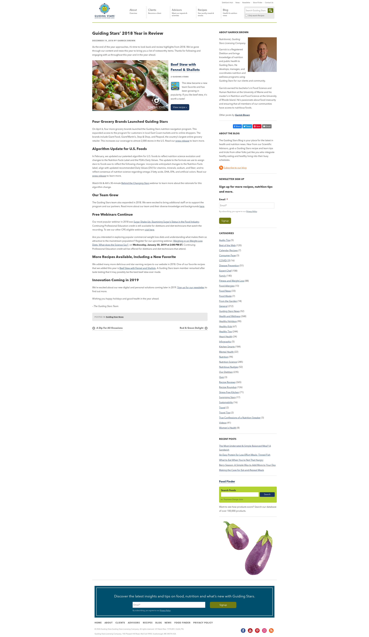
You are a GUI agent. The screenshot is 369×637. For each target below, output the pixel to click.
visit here (149, 229)
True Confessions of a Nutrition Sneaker (240, 417)
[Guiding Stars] (105, 17)
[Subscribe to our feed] (271, 632)
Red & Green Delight (191, 327)
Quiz (221, 377)
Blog (230, 12)
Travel (222, 407)
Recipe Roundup (228, 387)
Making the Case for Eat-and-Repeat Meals (241, 470)
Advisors (179, 12)
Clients (154, 11)
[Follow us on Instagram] (264, 632)
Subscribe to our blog (235, 167)
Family (222, 275)
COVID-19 (224, 260)
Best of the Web (227, 245)
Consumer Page (227, 255)
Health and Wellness (229, 316)
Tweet (248, 126)
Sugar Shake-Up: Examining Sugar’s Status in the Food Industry (166, 221)
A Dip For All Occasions (109, 327)
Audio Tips (224, 240)
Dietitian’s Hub (227, 3)
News (238, 3)
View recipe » (180, 107)
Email (268, 126)
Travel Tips (224, 412)
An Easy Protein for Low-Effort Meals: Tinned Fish (244, 454)
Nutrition (223, 356)
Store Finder (257, 3)
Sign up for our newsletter (190, 287)
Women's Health (227, 427)
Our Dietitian (226, 372)
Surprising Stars (227, 397)
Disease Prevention (229, 265)
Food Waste (225, 296)
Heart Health (225, 336)
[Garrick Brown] (262, 71)
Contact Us (269, 3)
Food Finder (227, 481)
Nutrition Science (228, 361)
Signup (225, 220)
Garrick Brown (126, 40)
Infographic (225, 341)
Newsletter (246, 3)
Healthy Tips (225, 331)
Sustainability (226, 402)
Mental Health (226, 351)
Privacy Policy (251, 211)
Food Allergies (226, 285)
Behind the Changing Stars (135, 183)
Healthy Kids (225, 326)
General (223, 306)
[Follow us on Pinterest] (257, 632)
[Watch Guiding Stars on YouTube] (250, 632)
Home (98, 622)
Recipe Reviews (227, 382)
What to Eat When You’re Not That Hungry (241, 460)
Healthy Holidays (228, 321)
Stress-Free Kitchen (229, 392)
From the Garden (228, 301)
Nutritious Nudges (228, 366)
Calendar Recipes (228, 250)
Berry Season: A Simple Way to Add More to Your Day (247, 465)
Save (258, 126)
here (201, 206)
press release (182, 140)
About (133, 11)
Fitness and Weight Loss (231, 280)
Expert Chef (225, 270)
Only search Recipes (256, 15)
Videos (222, 422)
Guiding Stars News (115, 317)
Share (238, 126)
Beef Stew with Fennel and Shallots (137, 268)
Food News (225, 290)
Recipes (206, 12)
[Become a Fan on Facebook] (243, 632)
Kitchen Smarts (227, 346)
